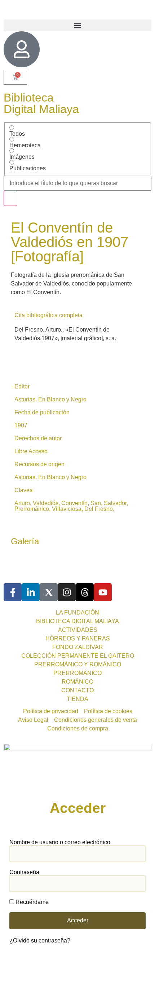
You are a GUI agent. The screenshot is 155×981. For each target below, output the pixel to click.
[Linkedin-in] (31, 592)
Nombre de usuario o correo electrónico (59, 842)
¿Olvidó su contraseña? (39, 940)
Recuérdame (31, 902)
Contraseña (24, 872)
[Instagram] (67, 592)
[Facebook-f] (13, 592)
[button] (77, 25)
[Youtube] (103, 592)
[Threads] (85, 592)
